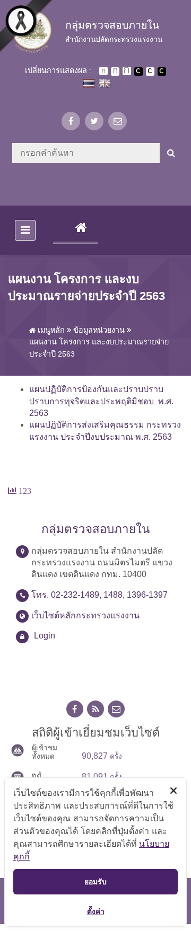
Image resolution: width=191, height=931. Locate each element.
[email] (117, 121)
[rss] (95, 709)
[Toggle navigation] (25, 230)
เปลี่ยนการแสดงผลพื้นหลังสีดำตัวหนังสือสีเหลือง (162, 71)
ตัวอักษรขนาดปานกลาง (115, 71)
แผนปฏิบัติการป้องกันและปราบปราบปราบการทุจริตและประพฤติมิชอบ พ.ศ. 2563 (101, 401)
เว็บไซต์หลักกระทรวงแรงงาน (85, 615)
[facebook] (71, 121)
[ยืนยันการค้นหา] (171, 153)
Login (44, 635)
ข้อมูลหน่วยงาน (99, 330)
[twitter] (94, 121)
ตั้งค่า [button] (96, 911)
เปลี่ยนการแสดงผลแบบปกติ (150, 71)
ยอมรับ (95, 881)
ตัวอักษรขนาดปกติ (103, 71)
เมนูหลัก (50, 330)
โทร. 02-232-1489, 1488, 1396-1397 (99, 594)
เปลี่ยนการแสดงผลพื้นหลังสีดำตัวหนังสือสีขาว (138, 71)
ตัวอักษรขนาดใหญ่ (127, 71)
